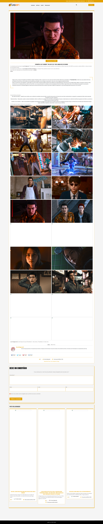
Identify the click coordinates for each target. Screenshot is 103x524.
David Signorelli (20, 347)
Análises (33, 5)
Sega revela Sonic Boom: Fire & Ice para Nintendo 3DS (80, 491)
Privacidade (47, 5)
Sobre (49, 344)
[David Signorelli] (13, 349)
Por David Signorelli (47, 359)
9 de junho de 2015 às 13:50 (86, 497)
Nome (11, 387)
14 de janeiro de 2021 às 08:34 (52, 502)
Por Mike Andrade (76, 496)
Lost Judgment (53, 361)
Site (66, 387)
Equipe (42, 5)
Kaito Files (48, 361)
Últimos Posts (53, 344)
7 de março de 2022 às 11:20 (58, 359)
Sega (58, 361)
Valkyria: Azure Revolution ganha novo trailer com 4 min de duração (23, 492)
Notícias (38, 5)
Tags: (45, 361)
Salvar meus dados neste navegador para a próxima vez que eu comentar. (26, 393)
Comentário (12, 375)
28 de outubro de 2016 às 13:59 (29, 499)
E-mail (38, 387)
